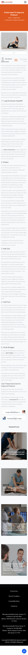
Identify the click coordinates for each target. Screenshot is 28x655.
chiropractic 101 (13, 399)
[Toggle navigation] (25, 2)
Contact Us (14, 606)
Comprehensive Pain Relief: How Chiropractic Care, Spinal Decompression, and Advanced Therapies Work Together (14, 567)
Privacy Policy (14, 591)
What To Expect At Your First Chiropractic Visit (13, 489)
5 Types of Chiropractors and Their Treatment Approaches (13, 453)
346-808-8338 (17, 628)
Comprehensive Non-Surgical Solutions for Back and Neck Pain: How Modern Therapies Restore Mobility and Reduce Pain (14, 527)
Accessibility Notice (14, 601)
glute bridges (9, 353)
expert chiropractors (9, 150)
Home (10, 18)
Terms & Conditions (14, 596)
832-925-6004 (17, 616)
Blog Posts (16, 18)
